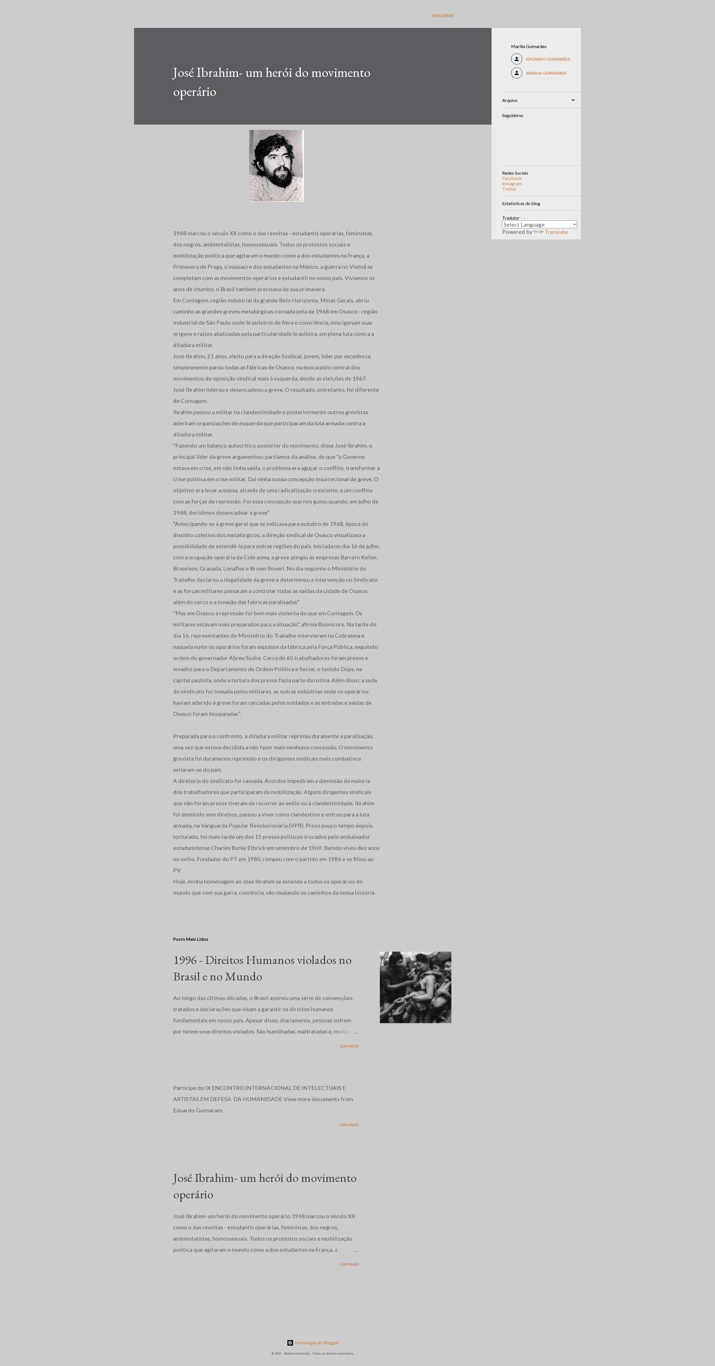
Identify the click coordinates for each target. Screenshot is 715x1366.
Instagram (512, 183)
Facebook (512, 178)
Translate (556, 231)
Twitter (509, 188)
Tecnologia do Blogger (316, 1342)
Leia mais (349, 1046)
